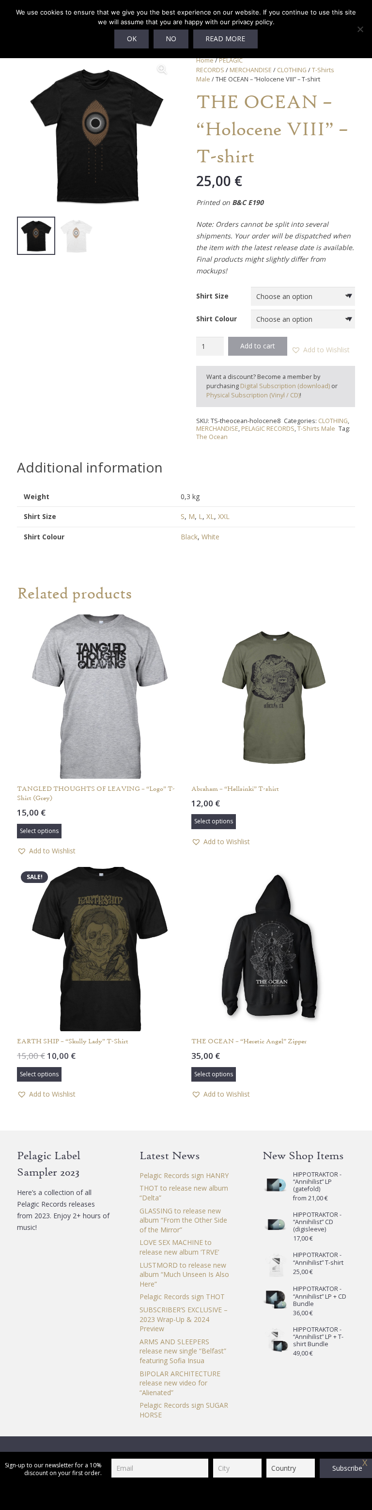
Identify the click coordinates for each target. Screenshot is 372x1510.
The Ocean (212, 437)
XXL (224, 516)
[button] (162, 69)
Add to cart (257, 345)
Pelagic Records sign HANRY (184, 1175)
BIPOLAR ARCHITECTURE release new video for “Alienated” (180, 1383)
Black (189, 536)
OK (132, 38)
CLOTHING (292, 70)
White (210, 536)
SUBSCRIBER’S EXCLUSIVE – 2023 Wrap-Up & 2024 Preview (184, 1319)
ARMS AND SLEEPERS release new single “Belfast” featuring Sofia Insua (183, 1351)
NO (171, 38)
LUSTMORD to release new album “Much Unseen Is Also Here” (184, 1274)
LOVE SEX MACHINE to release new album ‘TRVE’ (179, 1247)
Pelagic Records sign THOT (182, 1296)
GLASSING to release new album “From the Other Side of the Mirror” (183, 1220)
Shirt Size (212, 295)
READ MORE (225, 38)
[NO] (360, 29)
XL (210, 516)
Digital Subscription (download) (285, 386)
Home (205, 60)
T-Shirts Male (316, 429)
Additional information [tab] (90, 467)
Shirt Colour (216, 318)
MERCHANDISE (251, 70)
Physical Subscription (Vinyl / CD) (253, 395)
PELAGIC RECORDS (267, 429)
